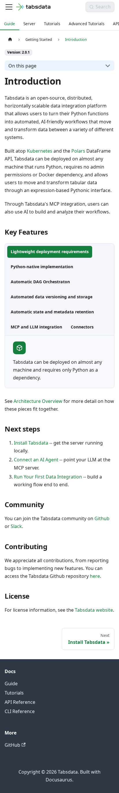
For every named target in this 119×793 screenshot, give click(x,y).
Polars (78, 151)
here (95, 576)
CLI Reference (20, 711)
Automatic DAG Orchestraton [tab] (40, 281)
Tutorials (52, 23)
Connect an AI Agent (36, 459)
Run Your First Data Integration (48, 477)
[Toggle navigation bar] (9, 7)
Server (29, 23)
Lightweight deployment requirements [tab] (50, 251)
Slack (16, 526)
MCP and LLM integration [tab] (36, 327)
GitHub (12, 745)
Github (101, 518)
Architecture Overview (38, 401)
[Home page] (10, 39)
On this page (22, 66)
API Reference (20, 702)
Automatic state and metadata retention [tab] (52, 312)
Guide (9, 23)
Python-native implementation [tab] (42, 266)
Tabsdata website (94, 610)
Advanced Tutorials (87, 23)
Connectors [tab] (82, 327)
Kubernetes (39, 151)
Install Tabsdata (31, 443)
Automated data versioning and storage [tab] (51, 296)
